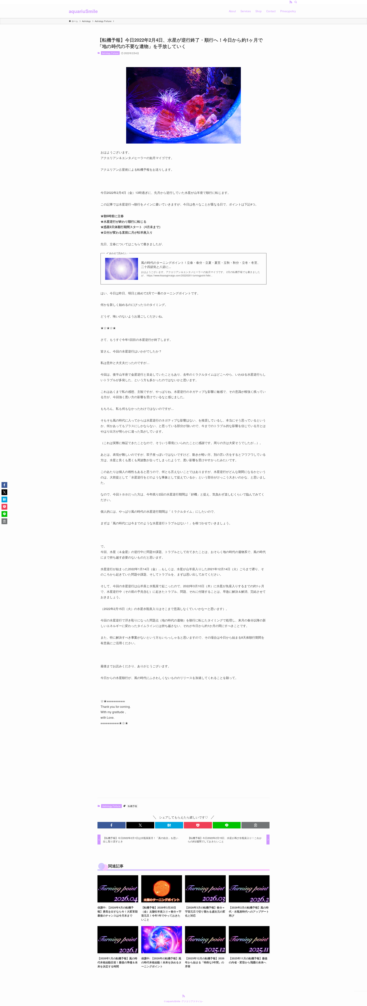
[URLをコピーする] (255, 825)
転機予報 (132, 806)
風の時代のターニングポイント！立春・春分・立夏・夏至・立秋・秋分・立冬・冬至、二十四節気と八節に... (200, 265)
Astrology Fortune (110, 52)
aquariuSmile (83, 11)
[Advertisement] (183, 765)
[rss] (290, 2)
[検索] (295, 2)
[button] (111, 825)
